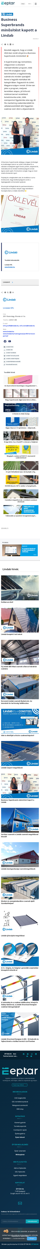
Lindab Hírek (9, 347)
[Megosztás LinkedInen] (10, 44)
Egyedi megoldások (20, 1175)
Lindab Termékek (10, 352)
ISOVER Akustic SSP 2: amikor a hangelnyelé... (21, 486)
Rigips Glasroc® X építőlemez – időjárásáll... (21, 428)
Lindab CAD (9, 350)
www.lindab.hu (10, 267)
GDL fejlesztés (20, 1172)
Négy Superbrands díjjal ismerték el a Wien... (21, 400)
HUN (29, 3)
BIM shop (20, 1109)
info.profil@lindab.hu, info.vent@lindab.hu (19, 326)
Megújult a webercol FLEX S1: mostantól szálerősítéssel (21, 457)
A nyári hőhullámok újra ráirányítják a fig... (21, 472)
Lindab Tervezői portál (12, 355)
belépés (23, 3)
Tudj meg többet (18, 1085)
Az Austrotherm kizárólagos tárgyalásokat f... (21, 386)
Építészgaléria (20, 1134)
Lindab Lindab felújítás (12, 358)
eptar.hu (8, 1054)
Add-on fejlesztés (20, 1168)
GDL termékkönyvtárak (20, 1102)
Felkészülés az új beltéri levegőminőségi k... (21, 516)
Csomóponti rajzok (20, 1130)
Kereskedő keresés (11, 364)
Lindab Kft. (8, 308)
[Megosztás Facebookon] (5, 44)
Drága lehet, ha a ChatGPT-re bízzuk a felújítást (21, 442)
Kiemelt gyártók (20, 1123)
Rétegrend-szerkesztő (20, 1105)
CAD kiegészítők (20, 1098)
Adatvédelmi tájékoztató (20, 1236)
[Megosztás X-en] (8, 44)
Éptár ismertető (20, 1151)
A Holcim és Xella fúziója (20, 414)
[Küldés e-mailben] (13, 44)
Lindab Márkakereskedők (12, 361)
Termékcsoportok (20, 1126)
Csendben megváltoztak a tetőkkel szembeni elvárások (21, 501)
